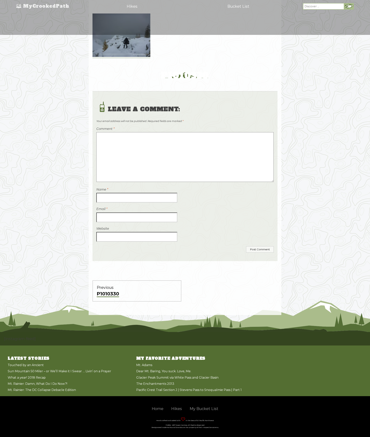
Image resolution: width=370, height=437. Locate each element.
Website (102, 228)
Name (102, 189)
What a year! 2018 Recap (27, 377)
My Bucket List (204, 408)
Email (101, 209)
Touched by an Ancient (26, 365)
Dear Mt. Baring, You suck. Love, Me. (163, 371)
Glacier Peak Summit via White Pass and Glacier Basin (177, 377)
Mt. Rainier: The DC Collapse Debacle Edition (42, 390)
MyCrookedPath (46, 6)
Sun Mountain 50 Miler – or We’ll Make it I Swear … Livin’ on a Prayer (59, 371)
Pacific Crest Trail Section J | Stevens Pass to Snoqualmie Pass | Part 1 (189, 390)
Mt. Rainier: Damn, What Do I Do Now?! (37, 384)
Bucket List (238, 6)
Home (157, 408)
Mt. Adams (144, 365)
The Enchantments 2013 (155, 384)
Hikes (132, 6)
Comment (105, 129)
